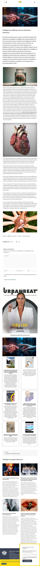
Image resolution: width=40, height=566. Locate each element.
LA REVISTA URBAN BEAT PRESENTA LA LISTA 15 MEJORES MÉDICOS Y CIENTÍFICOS (11, 404)
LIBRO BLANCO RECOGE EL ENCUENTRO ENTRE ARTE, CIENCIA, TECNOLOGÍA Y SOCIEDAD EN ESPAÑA (11, 435)
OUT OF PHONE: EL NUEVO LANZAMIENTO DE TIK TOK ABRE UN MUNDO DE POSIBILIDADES (29, 435)
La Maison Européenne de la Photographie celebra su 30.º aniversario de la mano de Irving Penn (28, 514)
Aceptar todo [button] (4, 563)
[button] (11, 242)
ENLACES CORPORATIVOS (17, 551)
